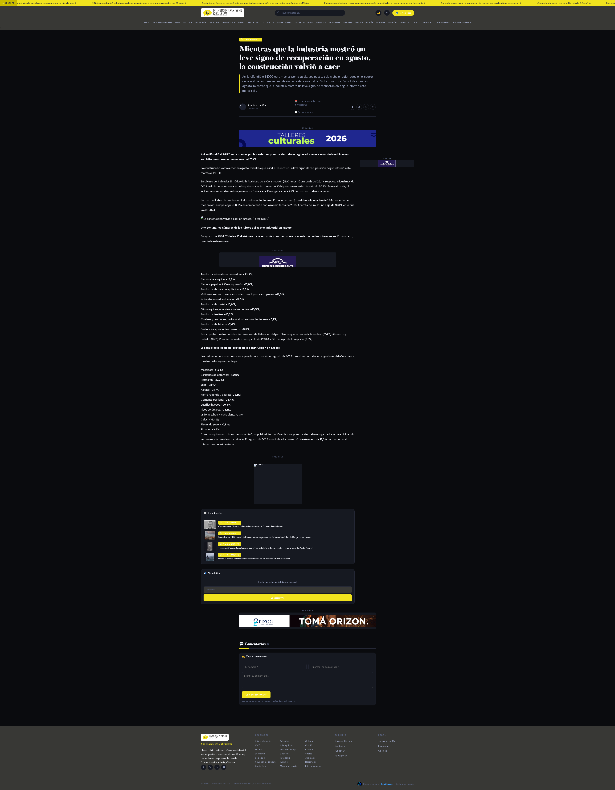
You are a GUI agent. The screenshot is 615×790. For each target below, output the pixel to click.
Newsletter (341, 755)
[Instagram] (217, 767)
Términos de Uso (387, 741)
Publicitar (339, 750)
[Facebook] (203, 767)
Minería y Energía (364, 22)
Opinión (392, 22)
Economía (200, 22)
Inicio (147, 22)
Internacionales (462, 22)
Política (187, 22)
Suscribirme (278, 597)
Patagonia (334, 22)
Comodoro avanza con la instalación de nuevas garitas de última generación (447, 3)
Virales (416, 22)
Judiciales (428, 22)
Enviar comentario (256, 694)
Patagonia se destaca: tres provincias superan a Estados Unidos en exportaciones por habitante (341, 3)
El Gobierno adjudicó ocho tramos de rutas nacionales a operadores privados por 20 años (105, 3)
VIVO (177, 22)
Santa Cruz (254, 22)
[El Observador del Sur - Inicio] (222, 12)
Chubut (404, 22)
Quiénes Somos (343, 741)
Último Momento (162, 22)
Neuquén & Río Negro (233, 22)
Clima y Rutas (284, 22)
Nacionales (443, 22)
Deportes (321, 22)
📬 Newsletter (403, 13)
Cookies (382, 750)
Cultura (380, 22)
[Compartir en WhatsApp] (366, 107)
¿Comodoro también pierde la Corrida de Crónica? (530, 3)
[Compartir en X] (359, 107)
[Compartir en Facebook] (352, 107)
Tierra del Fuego (304, 22)
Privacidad (383, 746)
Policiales (268, 22)
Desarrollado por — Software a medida (388, 784)
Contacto (340, 746)
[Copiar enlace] (373, 107)
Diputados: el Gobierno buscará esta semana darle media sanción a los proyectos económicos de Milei (222, 3)
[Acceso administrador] (387, 13)
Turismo (347, 22)
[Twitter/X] (210, 767)
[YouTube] (223, 767)
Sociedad (214, 22)
